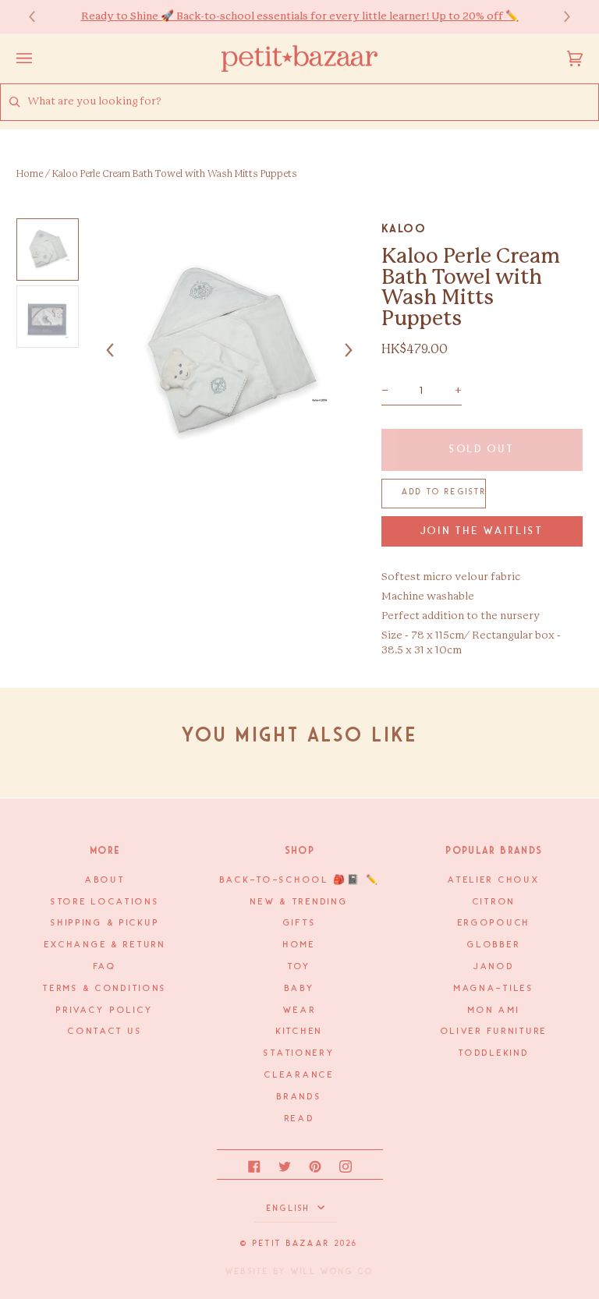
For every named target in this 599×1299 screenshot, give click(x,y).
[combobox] (312, 102)
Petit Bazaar (291, 1243)
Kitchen (299, 1031)
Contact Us (105, 1031)
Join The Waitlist (482, 531)
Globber (493, 945)
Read (300, 1119)
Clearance (299, 1075)
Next (559, 17)
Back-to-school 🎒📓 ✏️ (300, 880)
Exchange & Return (105, 945)
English (290, 1208)
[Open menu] (39, 58)
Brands (299, 1097)
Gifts (300, 923)
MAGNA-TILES (494, 988)
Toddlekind (494, 1053)
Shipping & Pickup (105, 923)
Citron (494, 902)
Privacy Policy (105, 1010)
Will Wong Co (332, 1271)
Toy (299, 967)
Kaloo (404, 228)
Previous (39, 17)
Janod (494, 967)
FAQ (105, 967)
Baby (300, 988)
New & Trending (299, 902)
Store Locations (105, 902)
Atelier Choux (494, 880)
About (105, 880)
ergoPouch (494, 923)
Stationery (299, 1053)
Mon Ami (493, 1010)
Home (29, 174)
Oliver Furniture (494, 1031)
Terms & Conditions (105, 988)
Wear (300, 1010)
